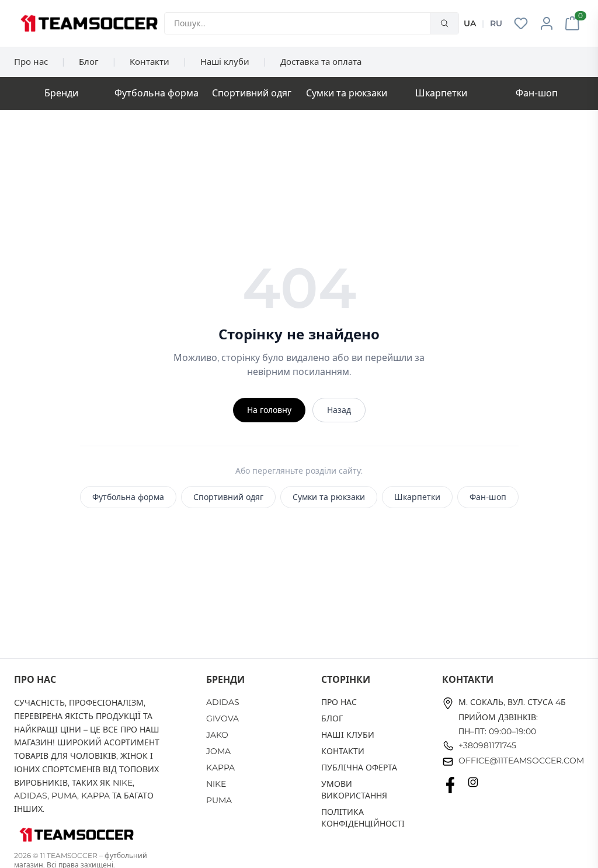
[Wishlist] (521, 23)
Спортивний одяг (251, 93)
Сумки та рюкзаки (346, 93)
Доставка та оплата (320, 61)
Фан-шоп (537, 93)
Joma (218, 751)
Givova (222, 718)
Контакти (149, 61)
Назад (339, 410)
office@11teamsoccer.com (521, 760)
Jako (217, 735)
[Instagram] (473, 785)
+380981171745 (487, 745)
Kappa (220, 767)
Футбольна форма (156, 93)
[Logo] (89, 23)
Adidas (222, 702)
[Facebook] (450, 785)
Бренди (61, 93)
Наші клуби (224, 61)
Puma (219, 800)
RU (496, 23)
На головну (269, 410)
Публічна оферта (359, 767)
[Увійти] (546, 23)
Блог (89, 61)
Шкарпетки (441, 93)
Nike (216, 784)
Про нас (31, 61)
